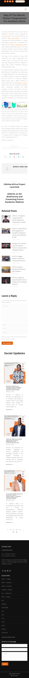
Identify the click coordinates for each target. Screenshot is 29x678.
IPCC (3, 611)
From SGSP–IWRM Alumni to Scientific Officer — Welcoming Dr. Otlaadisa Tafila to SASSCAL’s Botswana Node (14, 496)
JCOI (3, 600)
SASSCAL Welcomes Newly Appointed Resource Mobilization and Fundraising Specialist (14, 440)
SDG (3, 615)
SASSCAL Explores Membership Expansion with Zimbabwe (19, 269)
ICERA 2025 (5, 632)
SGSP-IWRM (5, 607)
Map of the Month (13, 38)
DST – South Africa (7, 593)
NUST (3, 622)
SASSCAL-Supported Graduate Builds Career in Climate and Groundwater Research (19, 281)
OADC (5, 36)
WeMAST (4, 604)
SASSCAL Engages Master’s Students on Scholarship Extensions (18, 258)
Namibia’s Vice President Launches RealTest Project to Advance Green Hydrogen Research (19, 247)
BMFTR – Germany (7, 586)
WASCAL (4, 629)
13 (13, 532)
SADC (3, 625)
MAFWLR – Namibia (7, 589)
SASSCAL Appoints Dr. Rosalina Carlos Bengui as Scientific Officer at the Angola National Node (13, 387)
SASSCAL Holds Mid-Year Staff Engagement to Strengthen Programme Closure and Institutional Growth (19, 233)
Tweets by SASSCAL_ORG (8, 637)
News (16, 146)
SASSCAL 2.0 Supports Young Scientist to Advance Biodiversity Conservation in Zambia (19, 219)
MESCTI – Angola (6, 579)
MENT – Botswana (7, 582)
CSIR (3, 618)
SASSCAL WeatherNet (16, 45)
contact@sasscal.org (7, 550)
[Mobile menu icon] (26, 9)
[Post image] (6, 219)
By (10, 148)
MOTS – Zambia (6, 597)
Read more (9, 409)
